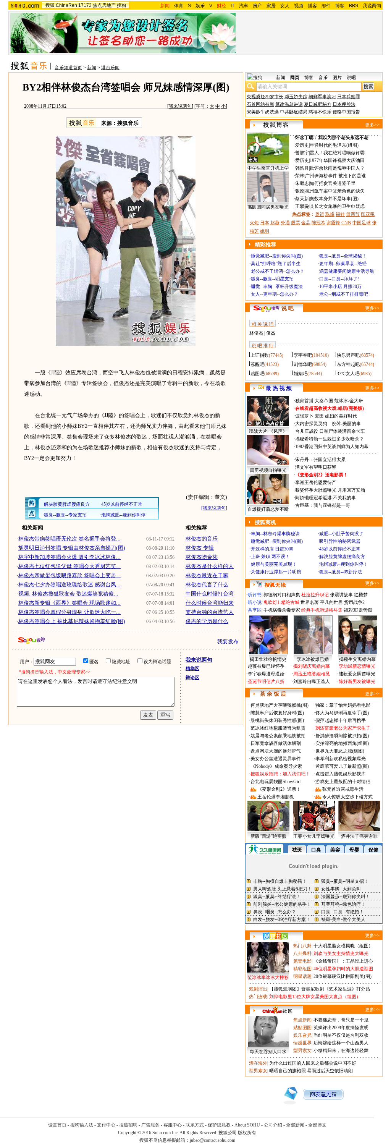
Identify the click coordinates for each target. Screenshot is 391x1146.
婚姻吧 (300, 373)
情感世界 (302, 1043)
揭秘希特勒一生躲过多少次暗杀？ (329, 439)
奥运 (319, 214)
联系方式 (195, 1125)
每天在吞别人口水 (268, 1051)
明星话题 (302, 976)
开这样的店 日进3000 (272, 549)
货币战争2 (354, 602)
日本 (264, 222)
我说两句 (372, 5)
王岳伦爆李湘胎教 (275, 797)
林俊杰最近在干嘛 (207, 575)
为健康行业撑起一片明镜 (276, 572)
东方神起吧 (348, 364)
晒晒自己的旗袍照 (287, 1070)
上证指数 (259, 355)
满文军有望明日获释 (315, 467)
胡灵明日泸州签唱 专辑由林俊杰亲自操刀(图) (71, 548)
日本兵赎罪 (348, 96)
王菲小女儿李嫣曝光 (313, 836)
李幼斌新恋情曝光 (357, 666)
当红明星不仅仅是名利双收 (340, 1035)
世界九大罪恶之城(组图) (339, 751)
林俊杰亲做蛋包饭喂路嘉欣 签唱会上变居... (69, 575)
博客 (339, 5)
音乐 (323, 77)
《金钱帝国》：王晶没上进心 (343, 961)
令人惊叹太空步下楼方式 (347, 797)
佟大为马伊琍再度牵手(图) (342, 712)
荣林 (299, 175)
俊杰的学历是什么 (207, 621)
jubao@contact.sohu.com (212, 1140)
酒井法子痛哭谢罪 (359, 836)
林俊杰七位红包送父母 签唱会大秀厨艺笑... (69, 566)
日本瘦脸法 (344, 104)
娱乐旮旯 (302, 1035)
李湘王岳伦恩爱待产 (315, 482)
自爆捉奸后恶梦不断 (268, 509)
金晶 (305, 222)
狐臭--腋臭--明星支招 (272, 279)
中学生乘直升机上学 (268, 168)
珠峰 (329, 214)
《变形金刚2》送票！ (279, 789)
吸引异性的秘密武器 (339, 541)
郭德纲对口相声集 (281, 594)
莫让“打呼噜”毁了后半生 (276, 263)
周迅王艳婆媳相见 (311, 674)
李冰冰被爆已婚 (313, 659)
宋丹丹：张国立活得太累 (320, 459)
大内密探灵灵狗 (311, 423)
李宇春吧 (303, 355)
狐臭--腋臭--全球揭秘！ (343, 256)
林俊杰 (256, 333)
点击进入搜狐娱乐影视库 (340, 774)
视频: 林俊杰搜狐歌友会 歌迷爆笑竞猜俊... (68, 594)
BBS (353, 5)
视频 (298, 5)
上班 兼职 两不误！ (270, 556)
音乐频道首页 (68, 67)
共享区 (255, 610)
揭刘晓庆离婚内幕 (311, 666)
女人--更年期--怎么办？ (274, 294)
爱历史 (302, 145)
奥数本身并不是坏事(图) (334, 198)
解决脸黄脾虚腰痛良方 (342, 556)
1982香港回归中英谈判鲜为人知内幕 (331, 446)
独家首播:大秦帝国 (314, 400)
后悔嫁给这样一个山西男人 (340, 1043)
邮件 (326, 5)
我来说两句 (180, 106)
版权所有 (247, 1132)
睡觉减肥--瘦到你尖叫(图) (277, 256)
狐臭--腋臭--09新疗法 (340, 572)
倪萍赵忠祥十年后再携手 (340, 720)
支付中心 (106, 1125)
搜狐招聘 (128, 1125)
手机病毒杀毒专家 (281, 610)
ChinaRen (66, 5)
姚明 (264, 231)
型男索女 (302, 1050)
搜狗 (121, 5)
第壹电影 (302, 961)
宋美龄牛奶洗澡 (263, 112)
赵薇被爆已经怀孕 (266, 666)
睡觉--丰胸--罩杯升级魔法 (277, 286)
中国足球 (361, 222)
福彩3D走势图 (358, 610)
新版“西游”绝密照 (268, 836)
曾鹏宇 (302, 152)
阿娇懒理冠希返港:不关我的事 (325, 497)
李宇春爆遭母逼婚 (266, 674)
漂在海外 (258, 1063)
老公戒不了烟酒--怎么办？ (277, 271)
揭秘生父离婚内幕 (357, 659)
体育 (178, 5)
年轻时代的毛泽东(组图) (334, 145)
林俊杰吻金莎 (202, 557)
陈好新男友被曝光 (357, 681)
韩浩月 (302, 168)
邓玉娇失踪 (295, 96)
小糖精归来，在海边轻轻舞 (340, 1050)
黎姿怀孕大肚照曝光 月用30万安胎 (330, 490)
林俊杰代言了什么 (207, 585)
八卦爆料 (302, 953)
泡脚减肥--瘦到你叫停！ (343, 564)
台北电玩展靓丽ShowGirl (275, 781)
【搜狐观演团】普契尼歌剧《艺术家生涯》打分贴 (319, 989)
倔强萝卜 (304, 416)
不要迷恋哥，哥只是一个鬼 (340, 1020)
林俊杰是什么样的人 (210, 566)
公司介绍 (273, 1125)
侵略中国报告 (346, 112)
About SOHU (247, 1125)
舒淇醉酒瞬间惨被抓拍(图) (342, 735)
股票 (295, 222)
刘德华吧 (303, 364)
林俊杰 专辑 (200, 548)
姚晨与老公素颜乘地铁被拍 (277, 735)
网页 (294, 77)
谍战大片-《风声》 (268, 431)
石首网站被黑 (260, 104)
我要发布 (228, 641)
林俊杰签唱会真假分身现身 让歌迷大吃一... (69, 612)
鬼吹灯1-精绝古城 (281, 602)
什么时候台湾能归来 (210, 603)
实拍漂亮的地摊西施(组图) (342, 743)
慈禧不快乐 (320, 112)
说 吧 (287, 308)
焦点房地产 (104, 5)
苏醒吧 (257, 364)
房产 (257, 5)
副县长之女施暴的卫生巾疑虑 (335, 206)
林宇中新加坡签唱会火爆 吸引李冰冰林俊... (69, 557)
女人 (284, 5)
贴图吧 (257, 373)
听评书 (255, 594)
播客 (312, 5)
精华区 (192, 668)
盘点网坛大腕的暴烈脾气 (275, 751)
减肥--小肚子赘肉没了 (341, 533)
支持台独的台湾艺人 (210, 612)
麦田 (319, 416)
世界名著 (310, 602)
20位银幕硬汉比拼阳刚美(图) (342, 976)
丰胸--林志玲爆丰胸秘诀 (275, 533)
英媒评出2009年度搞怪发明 (340, 1027)
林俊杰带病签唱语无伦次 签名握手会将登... (69, 539)
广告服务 (150, 1125)
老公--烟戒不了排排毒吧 (343, 294)
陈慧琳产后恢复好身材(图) (277, 712)
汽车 (243, 5)
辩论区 (192, 677)
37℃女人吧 (348, 373)
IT (232, 5)
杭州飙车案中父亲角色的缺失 (335, 191)
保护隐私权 (219, 1125)
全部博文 (317, 1125)
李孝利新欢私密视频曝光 (340, 758)
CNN (346, 222)
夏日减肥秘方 (317, 104)
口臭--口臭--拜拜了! (339, 279)
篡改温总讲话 (289, 104)
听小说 (255, 602)
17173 (85, 5)
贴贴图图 (302, 1027)
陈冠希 (318, 222)
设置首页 (57, 1125)
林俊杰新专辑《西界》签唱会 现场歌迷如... (69, 603)
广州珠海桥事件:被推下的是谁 (335, 175)
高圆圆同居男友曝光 (268, 207)
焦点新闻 (302, 1020)
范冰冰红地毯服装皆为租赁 (277, 728)
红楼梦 (361, 594)
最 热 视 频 (279, 388)
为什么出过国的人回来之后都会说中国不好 (312, 1063)
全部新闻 (295, 1125)
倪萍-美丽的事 (346, 423)
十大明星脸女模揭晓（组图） (343, 946)
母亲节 (353, 214)
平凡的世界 (331, 602)
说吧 (351, 77)
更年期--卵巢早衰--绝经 (343, 263)
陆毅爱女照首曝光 (357, 674)
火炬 (254, 222)
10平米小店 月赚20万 (340, 286)
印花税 (368, 214)
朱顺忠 (302, 183)
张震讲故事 (341, 594)
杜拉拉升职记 (315, 594)
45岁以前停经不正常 (339, 549)
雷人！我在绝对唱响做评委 (337, 152)
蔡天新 (302, 198)
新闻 (91, 67)
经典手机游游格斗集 (322, 610)
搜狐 (50, 5)
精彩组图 (302, 968)
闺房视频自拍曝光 (268, 470)
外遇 (285, 222)
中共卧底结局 (293, 112)
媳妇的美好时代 (341, 416)
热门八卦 (302, 946)
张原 (299, 191)
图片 (337, 77)
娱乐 (200, 5)
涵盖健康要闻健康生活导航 (346, 271)
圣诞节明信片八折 (266, 681)
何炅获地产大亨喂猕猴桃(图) (279, 705)
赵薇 (275, 222)
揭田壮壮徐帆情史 (268, 659)
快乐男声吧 (348, 355)
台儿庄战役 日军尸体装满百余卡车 (330, 431)
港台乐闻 (110, 67)
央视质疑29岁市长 (265, 96)
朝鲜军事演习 (322, 96)
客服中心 (172, 1125)
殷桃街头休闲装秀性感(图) (277, 720)
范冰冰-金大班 (348, 400)
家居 (271, 5)
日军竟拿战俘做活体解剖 (275, 743)
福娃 (340, 214)
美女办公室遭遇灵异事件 (275, 758)
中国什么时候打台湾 (210, 594)
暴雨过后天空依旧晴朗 (330, 1070)
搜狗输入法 (81, 1125)
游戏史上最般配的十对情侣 (342, 781)
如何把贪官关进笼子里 (332, 183)
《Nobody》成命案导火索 (276, 766)
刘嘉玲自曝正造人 (311, 681)
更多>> (372, 125)
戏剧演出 (258, 989)
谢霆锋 (333, 222)
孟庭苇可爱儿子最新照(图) (342, 766)
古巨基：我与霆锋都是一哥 (322, 505)
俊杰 (270, 333)
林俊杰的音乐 (202, 539)
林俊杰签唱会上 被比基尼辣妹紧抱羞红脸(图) (71, 621)
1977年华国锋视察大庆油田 (337, 160)
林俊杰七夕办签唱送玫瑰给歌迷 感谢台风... (69, 585)
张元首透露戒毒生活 (343, 789)
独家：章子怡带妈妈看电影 (342, 705)
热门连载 (258, 996)
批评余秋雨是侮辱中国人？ (337, 168)
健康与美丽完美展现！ (274, 564)
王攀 (299, 206)
